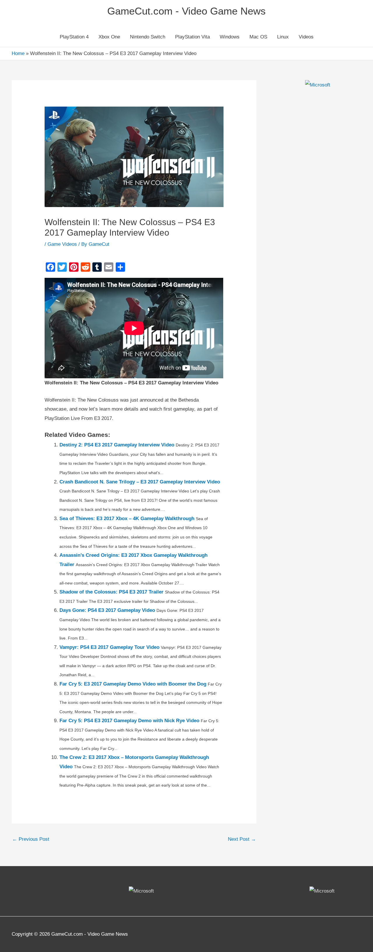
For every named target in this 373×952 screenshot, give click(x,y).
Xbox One (109, 37)
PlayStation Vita (192, 37)
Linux (283, 37)
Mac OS (258, 37)
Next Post (242, 839)
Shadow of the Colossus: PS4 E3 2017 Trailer (111, 592)
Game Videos (62, 244)
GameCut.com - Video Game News (186, 11)
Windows (230, 37)
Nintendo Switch (147, 37)
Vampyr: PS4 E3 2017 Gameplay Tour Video (109, 647)
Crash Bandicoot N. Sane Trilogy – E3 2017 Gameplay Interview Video (139, 482)
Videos (306, 37)
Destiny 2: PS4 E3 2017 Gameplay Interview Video (116, 445)
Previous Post (30, 839)
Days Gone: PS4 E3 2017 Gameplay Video (107, 610)
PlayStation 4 (74, 37)
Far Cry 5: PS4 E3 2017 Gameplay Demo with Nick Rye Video (129, 720)
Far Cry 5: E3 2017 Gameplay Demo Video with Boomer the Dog (132, 684)
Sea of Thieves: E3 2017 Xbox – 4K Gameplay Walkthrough (126, 518)
